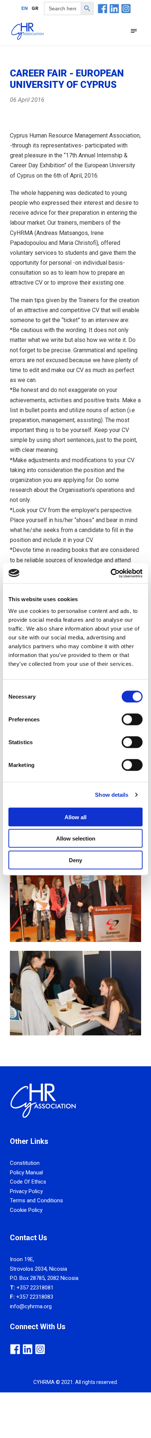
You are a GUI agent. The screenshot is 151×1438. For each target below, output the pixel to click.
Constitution (25, 1163)
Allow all (75, 817)
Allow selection (75, 838)
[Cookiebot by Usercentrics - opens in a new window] (110, 573)
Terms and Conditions (36, 1200)
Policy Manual (26, 1172)
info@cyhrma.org (31, 1306)
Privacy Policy (26, 1191)
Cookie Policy (26, 1210)
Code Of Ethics (28, 1181)
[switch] (132, 719)
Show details (111, 795)
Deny (75, 860)
